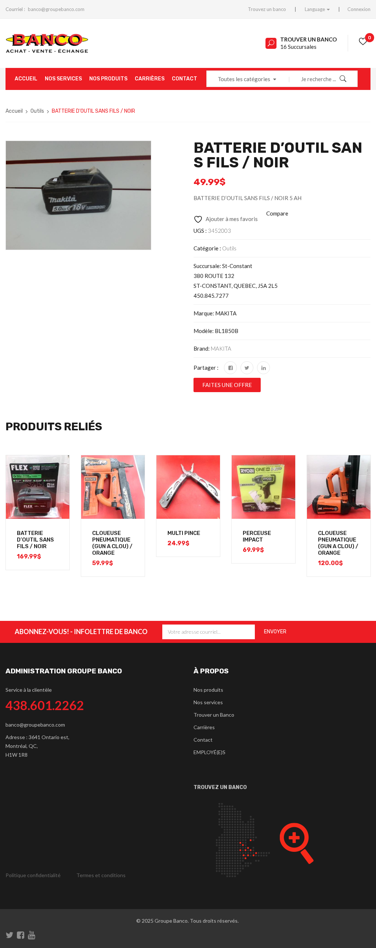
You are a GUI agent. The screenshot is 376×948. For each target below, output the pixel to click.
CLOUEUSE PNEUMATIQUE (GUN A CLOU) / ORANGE (112, 543)
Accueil (14, 111)
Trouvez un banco (267, 9)
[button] (227, 385)
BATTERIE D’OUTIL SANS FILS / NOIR (35, 540)
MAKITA (221, 348)
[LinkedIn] (263, 367)
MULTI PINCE (183, 533)
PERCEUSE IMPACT (257, 536)
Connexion (358, 9)
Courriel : (15, 9)
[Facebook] (230, 367)
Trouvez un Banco (220, 787)
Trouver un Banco (308, 39)
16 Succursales (298, 46)
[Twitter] (247, 367)
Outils (37, 111)
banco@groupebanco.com (56, 9)
